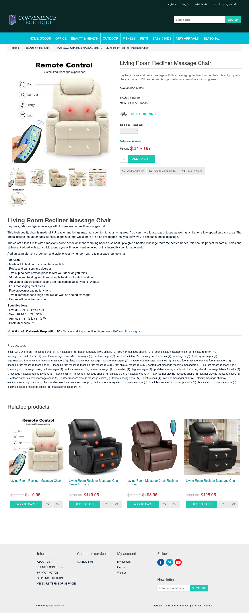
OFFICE (61, 38)
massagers (179, 356)
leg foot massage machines (218, 365)
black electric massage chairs (215, 382)
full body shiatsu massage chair (169, 351)
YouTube (178, 562)
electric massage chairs (57, 356)
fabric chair (61, 373)
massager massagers (64, 386)
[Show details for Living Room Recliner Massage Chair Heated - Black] (95, 447)
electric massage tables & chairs (217, 369)
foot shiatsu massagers (128, 365)
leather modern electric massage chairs (83, 378)
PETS (144, 38)
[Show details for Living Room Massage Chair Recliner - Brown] (154, 447)
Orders (121, 567)
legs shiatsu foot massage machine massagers (97, 360)
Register (171, 4)
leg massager (140, 369)
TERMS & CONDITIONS (51, 567)
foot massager (102, 356)
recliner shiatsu (126, 356)
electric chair (150, 378)
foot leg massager (202, 356)
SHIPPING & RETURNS (50, 578)
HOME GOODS (40, 38)
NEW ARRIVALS (187, 38)
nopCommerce (56, 605)
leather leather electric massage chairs (32, 378)
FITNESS (129, 38)
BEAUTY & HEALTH (84, 38)
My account (124, 561)
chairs (24, 351)
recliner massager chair (176, 378)
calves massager (99, 369)
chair (10, 351)
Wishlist (121, 572)
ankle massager (74, 369)
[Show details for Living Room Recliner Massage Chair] (37, 447)
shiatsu (108, 351)
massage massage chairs (89, 373)
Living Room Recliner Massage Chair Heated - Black (94, 482)
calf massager (51, 369)
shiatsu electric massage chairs (128, 373)
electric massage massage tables (26, 386)
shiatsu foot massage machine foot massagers (200, 360)
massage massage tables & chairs (29, 373)
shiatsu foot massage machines (149, 360)
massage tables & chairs (21, 356)
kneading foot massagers (22, 369)
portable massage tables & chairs (173, 369)
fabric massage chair (124, 378)
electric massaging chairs (22, 382)
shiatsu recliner (202, 351)
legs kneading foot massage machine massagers (35, 360)
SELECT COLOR (131, 125)
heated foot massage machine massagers (172, 365)
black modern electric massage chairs (64, 382)
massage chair (43, 351)
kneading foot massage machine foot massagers (80, 365)
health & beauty (87, 351)
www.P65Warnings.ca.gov (123, 331)
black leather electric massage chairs (170, 382)
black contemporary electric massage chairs (118, 382)
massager (82, 356)
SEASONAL (211, 38)
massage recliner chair (154, 356)
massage (65, 351)
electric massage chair (210, 378)
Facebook (160, 562)
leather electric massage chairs (218, 373)
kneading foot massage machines (26, 365)
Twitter (169, 562)
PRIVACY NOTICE (47, 572)
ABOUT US (43, 561)
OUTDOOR (110, 38)
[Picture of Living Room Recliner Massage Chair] (17, 177)
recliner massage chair (131, 351)
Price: (124, 148)
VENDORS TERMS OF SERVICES (57, 583)
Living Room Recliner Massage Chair (35, 480)
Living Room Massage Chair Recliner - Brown (152, 482)
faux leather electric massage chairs (173, 373)
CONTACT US (85, 561)
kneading (121, 369)
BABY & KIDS (162, 38)
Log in (185, 4)
